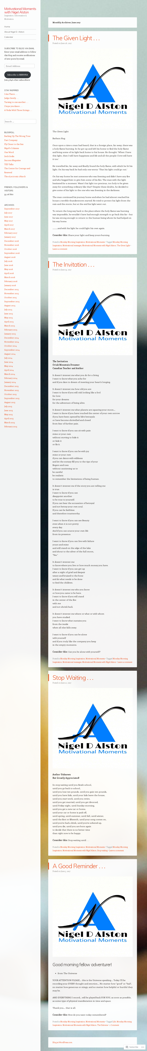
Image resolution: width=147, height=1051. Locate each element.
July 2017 (8, 212)
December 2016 (11, 241)
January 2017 (10, 237)
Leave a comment (60, 249)
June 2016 (8, 265)
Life (114, 1021)
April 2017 (9, 224)
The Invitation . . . (73, 264)
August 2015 (9, 305)
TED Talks (8, 164)
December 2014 (11, 337)
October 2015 (10, 297)
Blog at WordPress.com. (62, 1042)
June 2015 (8, 313)
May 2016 (8, 269)
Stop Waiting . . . (73, 677)
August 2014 (9, 353)
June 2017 (8, 216)
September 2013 (11, 398)
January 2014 (10, 382)
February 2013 (10, 426)
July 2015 (8, 309)
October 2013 (10, 394)
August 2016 (10, 257)
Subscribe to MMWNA (17, 74)
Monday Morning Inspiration (72, 242)
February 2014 (10, 378)
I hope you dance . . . (13, 106)
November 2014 (11, 341)
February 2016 (10, 281)
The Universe (102, 1025)
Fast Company (10, 140)
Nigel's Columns (11, 148)
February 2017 (10, 232)
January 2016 (10, 285)
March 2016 (9, 277)
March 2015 (9, 325)
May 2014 (8, 366)
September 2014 (12, 349)
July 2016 (8, 261)
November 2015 (11, 293)
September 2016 (12, 253)
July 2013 (8, 406)
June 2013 (8, 410)
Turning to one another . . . (16, 102)
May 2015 (8, 317)
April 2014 (9, 370)
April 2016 (9, 273)
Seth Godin (9, 156)
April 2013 (8, 418)
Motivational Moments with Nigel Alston (20, 10)
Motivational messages (72, 245)
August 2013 (9, 402)
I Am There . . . (10, 94)
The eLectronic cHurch (15, 176)
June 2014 (8, 362)
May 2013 (8, 414)
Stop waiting (102, 850)
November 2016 (11, 245)
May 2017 (8, 220)
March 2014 (9, 374)
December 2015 (11, 289)
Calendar (8, 37)
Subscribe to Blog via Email (19, 48)
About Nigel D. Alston (14, 32)
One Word (9, 152)
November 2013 (11, 390)
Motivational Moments (95, 242)
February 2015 (10, 329)
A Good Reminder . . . (79, 866)
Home (7, 26)
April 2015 (9, 321)
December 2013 (11, 386)
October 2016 (10, 249)
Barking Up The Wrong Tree (17, 136)
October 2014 (10, 345)
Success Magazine (12, 160)
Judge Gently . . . (11, 98)
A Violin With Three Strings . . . (18, 110)
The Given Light (123, 245)
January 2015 (10, 333)
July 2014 (8, 358)
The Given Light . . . (76, 38)
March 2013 (9, 422)
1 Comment (114, 1025)
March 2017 (9, 228)
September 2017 (12, 208)
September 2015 (12, 301)
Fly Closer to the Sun (13, 144)
